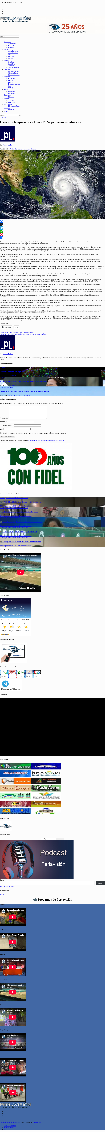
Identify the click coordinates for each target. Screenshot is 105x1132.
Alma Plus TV (13, 385)
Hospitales (11, 93)
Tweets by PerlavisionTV (8, 886)
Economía (7, 42)
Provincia (11, 110)
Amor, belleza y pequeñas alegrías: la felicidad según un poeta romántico (23, 334)
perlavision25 (12, 498)
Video (26, 498)
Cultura (6, 49)
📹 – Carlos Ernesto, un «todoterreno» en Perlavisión (18, 532)
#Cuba (11, 149)
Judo (9, 86)
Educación (7, 95)
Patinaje (10, 88)
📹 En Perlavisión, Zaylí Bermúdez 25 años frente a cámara (21, 522)
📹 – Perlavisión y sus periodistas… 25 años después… (19, 512)
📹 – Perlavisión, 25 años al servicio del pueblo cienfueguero (21, 502)
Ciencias (7, 69)
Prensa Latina (7, 145)
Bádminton (11, 78)
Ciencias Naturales (14, 71)
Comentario (4, 418)
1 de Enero (11, 62)
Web (1, 429)
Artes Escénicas (13, 51)
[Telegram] (52, 228)
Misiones (11, 97)
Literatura (11, 56)
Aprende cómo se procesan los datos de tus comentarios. (46, 440)
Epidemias (11, 91)
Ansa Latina (12, 375)
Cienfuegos (9, 387)
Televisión (20, 498)
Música (10, 58)
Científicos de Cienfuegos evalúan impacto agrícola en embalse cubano (24, 391)
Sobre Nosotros (9, 1127)
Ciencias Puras (13, 73)
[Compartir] (52, 237)
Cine (9, 55)
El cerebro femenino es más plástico (12, 372)
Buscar (2, 880)
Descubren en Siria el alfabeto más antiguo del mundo (17, 332)
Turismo (11, 100)
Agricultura (12, 44)
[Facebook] (52, 221)
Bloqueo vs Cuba (13, 106)
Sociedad (7, 108)
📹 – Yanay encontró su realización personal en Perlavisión (20, 542)
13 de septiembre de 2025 (8, 536)
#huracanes (18, 149)
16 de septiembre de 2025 (8, 506)
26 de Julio (11, 66)
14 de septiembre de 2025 (8, 526)
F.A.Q (6, 1129)
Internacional (8, 104)
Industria (11, 47)
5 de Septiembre (13, 67)
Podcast (6, 111)
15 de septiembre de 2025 (8, 516)
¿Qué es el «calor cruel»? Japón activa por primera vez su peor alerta (24, 381)
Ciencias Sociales (13, 75)
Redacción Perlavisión (24, 506)
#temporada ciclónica (29, 149)
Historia (6, 60)
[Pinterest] (52, 234)
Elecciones (11, 102)
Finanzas (11, 45)
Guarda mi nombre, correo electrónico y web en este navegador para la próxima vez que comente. (34, 433)
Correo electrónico (6, 425)
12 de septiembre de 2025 (8, 546)
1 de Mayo (11, 64)
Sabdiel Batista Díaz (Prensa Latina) (19, 395)
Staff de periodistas (10, 1126)
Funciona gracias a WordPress (10, 1122)
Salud (6, 89)
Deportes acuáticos (14, 84)
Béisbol (10, 80)
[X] (52, 224)
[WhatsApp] (52, 231)
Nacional (7, 99)
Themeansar (37, 1122)
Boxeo (10, 82)
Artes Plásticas (13, 53)
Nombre (3, 422)
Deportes (7, 77)
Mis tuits (3, 894)
